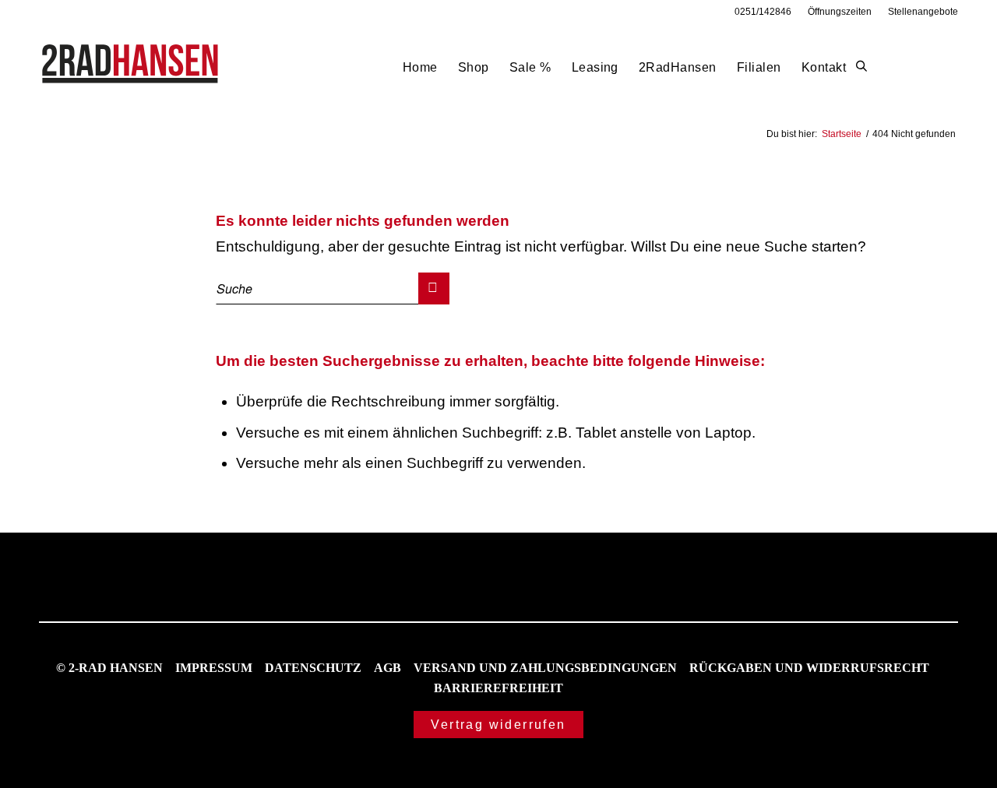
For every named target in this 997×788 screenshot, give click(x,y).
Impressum (213, 667)
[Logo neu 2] (131, 67)
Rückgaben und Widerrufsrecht (809, 667)
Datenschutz (313, 667)
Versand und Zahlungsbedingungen (545, 667)
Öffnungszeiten (840, 11)
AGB (387, 667)
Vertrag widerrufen (498, 724)
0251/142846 (763, 11)
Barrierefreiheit (498, 688)
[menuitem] (763, 12)
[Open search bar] (861, 67)
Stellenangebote (923, 11)
